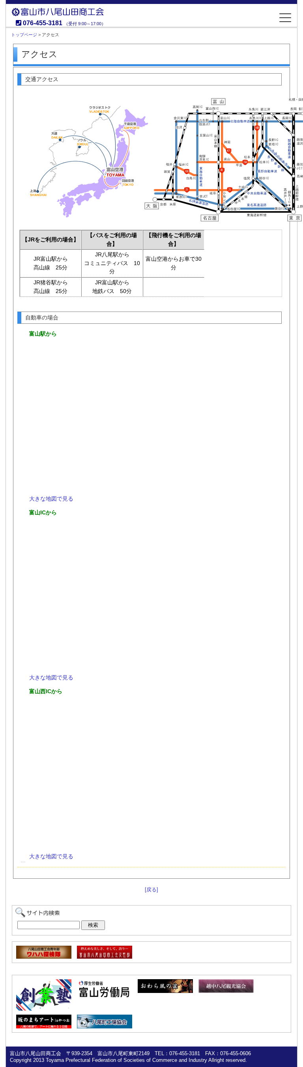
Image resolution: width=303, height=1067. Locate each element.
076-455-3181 (42, 23)
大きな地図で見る (51, 498)
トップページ (24, 34)
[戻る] (151, 890)
